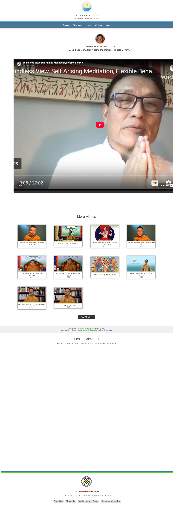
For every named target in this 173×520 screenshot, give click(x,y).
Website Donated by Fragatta (88, 501)
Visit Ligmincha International (111, 501)
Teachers (66, 25)
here (102, 328)
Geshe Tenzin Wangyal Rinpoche (101, 46)
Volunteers (98, 25)
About (108, 25)
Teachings (77, 25)
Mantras (87, 25)
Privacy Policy (71, 501)
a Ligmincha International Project (86, 19)
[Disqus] (86, 377)
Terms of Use (58, 501)
